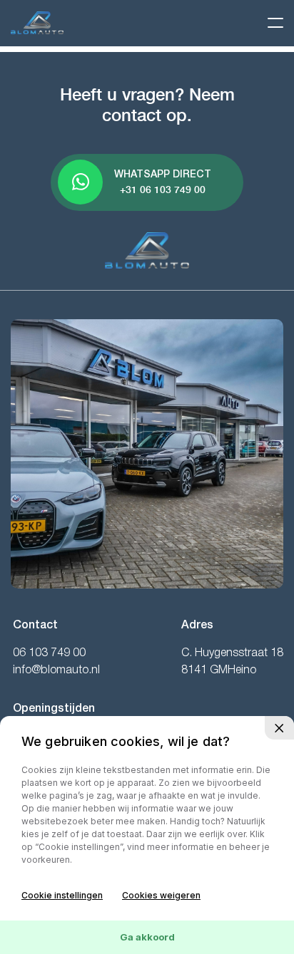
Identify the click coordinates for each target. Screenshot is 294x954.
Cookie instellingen (62, 895)
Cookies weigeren (161, 895)
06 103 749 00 (49, 653)
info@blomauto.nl (56, 670)
